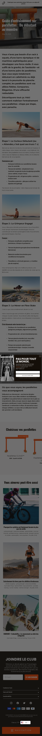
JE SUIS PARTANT (27, 375)
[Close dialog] (40, 356)
